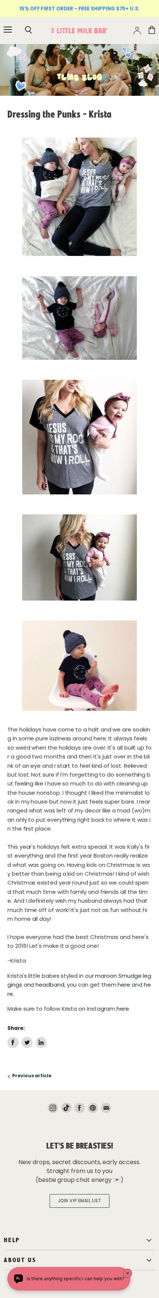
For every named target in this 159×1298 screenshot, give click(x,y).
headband (49, 984)
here (124, 984)
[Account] (137, 30)
